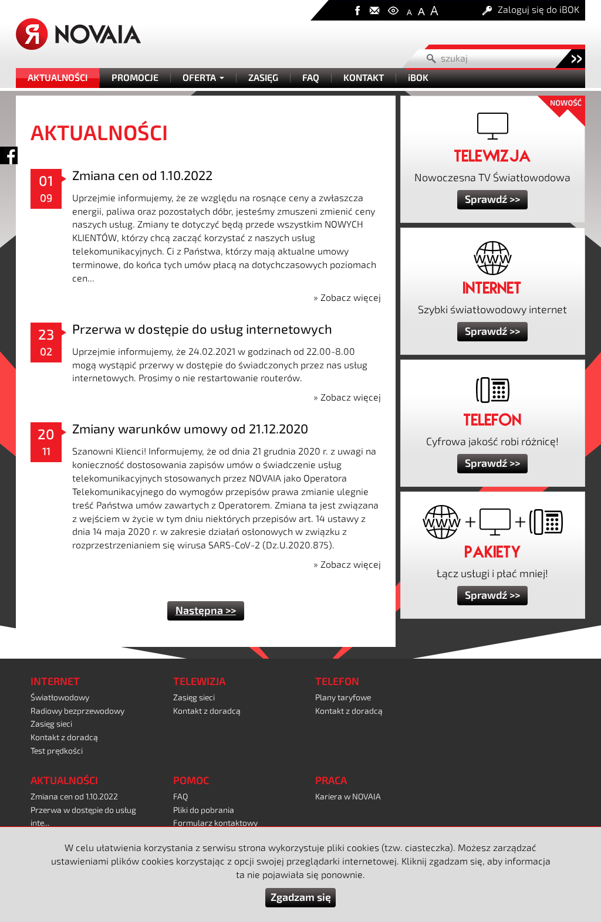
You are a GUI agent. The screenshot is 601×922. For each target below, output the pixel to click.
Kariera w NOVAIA (348, 797)
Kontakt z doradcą (64, 738)
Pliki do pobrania (203, 810)
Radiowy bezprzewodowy (77, 711)
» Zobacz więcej (347, 298)
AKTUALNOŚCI (57, 78)
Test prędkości (57, 751)
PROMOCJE (135, 78)
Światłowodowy (60, 698)
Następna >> (205, 610)
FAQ (310, 78)
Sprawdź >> (492, 199)
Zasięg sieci (51, 724)
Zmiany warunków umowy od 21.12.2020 (190, 429)
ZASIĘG (263, 78)
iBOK (418, 78)
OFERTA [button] (200, 78)
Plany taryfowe (343, 698)
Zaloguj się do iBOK (538, 10)
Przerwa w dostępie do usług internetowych (202, 329)
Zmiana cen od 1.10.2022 (142, 176)
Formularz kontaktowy (215, 823)
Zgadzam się (301, 897)
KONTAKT (363, 78)
